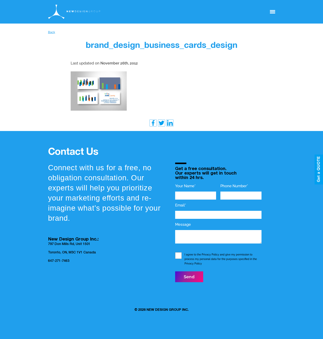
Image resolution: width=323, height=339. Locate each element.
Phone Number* (234, 186)
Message (183, 224)
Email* (180, 205)
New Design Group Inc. (168, 310)
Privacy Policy (210, 254)
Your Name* (185, 186)
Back (51, 32)
